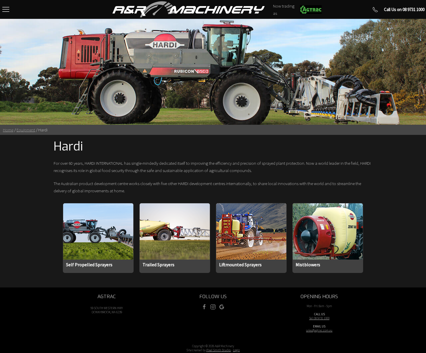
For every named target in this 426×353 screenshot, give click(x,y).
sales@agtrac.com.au (319, 330)
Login (236, 350)
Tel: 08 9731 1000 (319, 318)
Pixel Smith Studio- (218, 350)
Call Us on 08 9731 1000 (404, 9)
